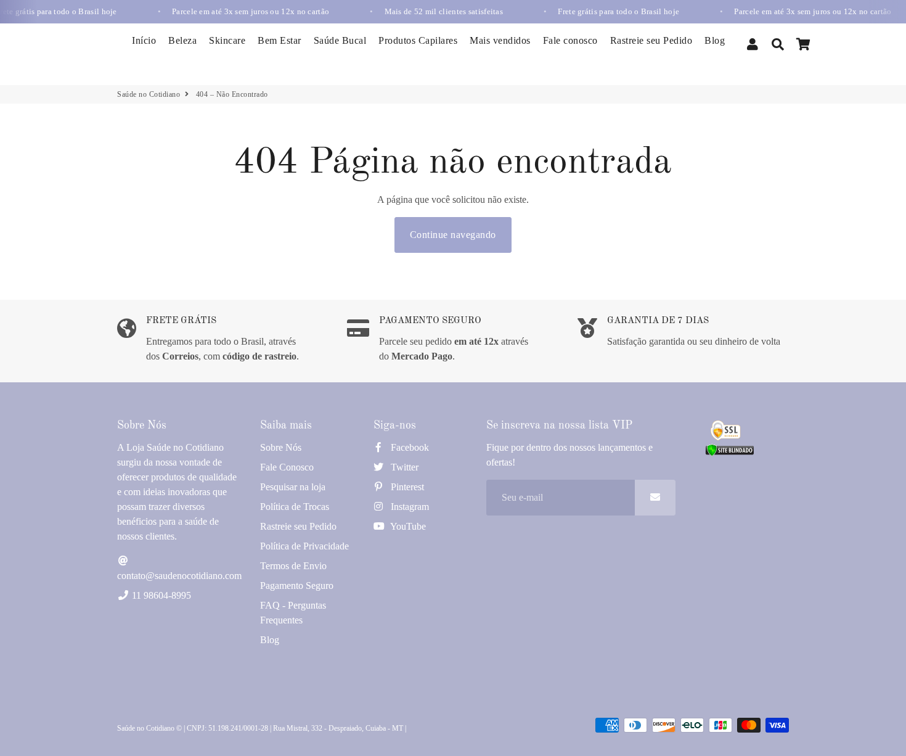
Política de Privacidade (304, 546)
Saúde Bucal (340, 40)
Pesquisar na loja (292, 487)
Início (144, 40)
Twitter (403, 467)
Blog (714, 40)
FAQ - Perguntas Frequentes (293, 612)
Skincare (227, 40)
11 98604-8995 (160, 595)
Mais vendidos (500, 40)
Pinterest (406, 487)
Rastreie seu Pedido (651, 40)
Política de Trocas (294, 506)
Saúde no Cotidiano (148, 94)
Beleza (182, 40)
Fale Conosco (287, 467)
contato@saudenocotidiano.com (179, 575)
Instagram (408, 506)
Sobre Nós (280, 447)
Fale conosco (570, 40)
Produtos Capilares (417, 40)
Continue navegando (453, 234)
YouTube (407, 526)
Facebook (408, 447)
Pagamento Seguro (296, 585)
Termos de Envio (293, 566)
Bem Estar (279, 40)
